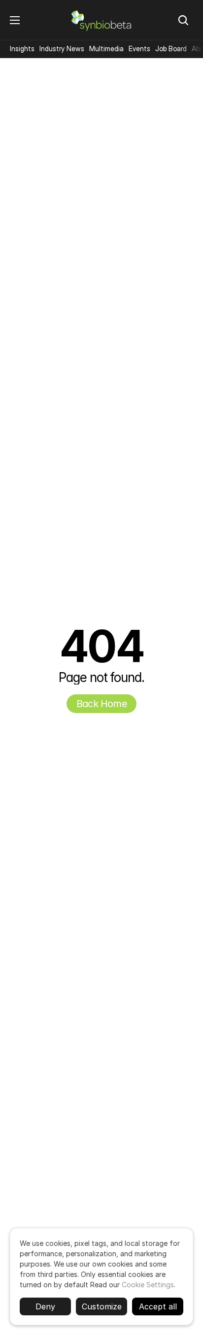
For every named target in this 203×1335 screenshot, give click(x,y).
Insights (22, 48)
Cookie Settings (148, 1284)
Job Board (171, 48)
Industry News (61, 48)
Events (139, 48)
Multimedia (106, 48)
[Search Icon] (183, 20)
